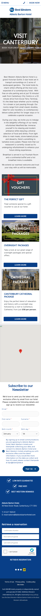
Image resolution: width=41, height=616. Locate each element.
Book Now (34, 3)
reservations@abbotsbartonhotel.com (19, 514)
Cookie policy (30, 582)
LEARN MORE (20, 216)
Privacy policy (20, 582)
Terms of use (9, 582)
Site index (20, 585)
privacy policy (33, 595)
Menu (6, 3)
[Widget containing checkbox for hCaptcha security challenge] (19, 551)
